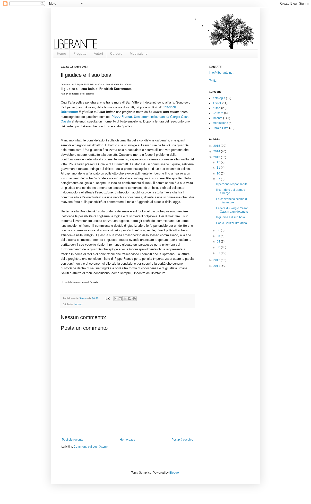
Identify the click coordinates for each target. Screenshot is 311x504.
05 (219, 236)
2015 (217, 146)
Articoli (217, 103)
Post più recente (72, 439)
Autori (98, 53)
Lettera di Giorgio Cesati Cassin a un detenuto (232, 210)
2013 (217, 157)
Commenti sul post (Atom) (91, 446)
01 (219, 253)
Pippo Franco (122, 116)
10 (219, 173)
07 (219, 179)
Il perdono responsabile (232, 184)
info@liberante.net (221, 72)
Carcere (116, 53)
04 (219, 241)
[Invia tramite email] (115, 298)
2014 (217, 151)
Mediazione (138, 53)
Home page (127, 439)
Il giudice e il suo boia (230, 217)
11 (219, 167)
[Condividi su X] (124, 298)
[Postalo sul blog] (120, 298)
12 (219, 162)
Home (61, 53)
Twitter (213, 80)
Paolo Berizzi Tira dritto (231, 223)
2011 (217, 266)
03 (219, 247)
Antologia (219, 98)
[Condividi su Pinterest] (134, 298)
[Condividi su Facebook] (129, 298)
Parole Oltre (220, 128)
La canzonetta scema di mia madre (232, 200)
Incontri (78, 304)
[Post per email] (107, 298)
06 (219, 230)
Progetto (79, 53)
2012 (217, 260)
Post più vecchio (182, 439)
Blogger (174, 472)
